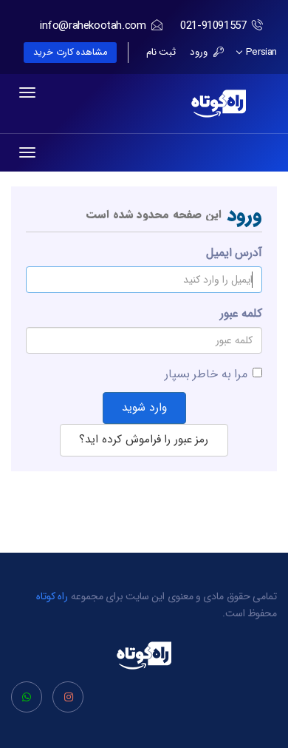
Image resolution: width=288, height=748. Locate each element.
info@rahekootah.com (92, 26)
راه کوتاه (52, 596)
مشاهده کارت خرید (70, 52)
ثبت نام (161, 52)
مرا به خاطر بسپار (206, 374)
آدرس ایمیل (234, 252)
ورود (200, 52)
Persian (260, 52)
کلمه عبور (241, 313)
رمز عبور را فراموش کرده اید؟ (143, 439)
